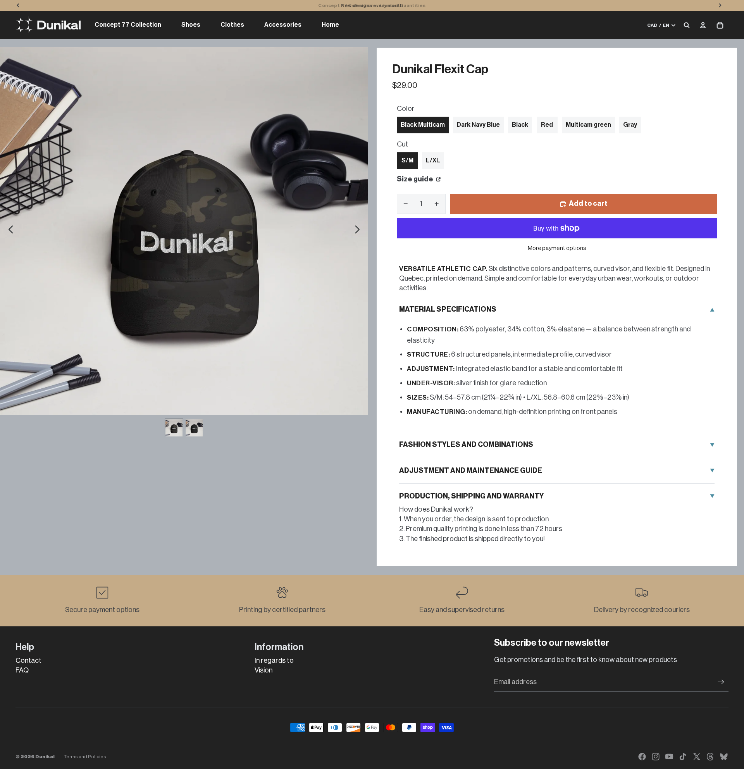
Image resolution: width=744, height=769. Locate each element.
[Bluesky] (723, 756)
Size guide (415, 179)
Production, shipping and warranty (471, 496)
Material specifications (447, 309)
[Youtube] (669, 756)
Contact (28, 660)
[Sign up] (720, 682)
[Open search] (686, 25)
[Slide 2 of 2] (194, 427)
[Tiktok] (682, 756)
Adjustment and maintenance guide (470, 470)
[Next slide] (359, 231)
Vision (263, 670)
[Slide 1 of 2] (174, 427)
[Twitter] (696, 756)
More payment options (557, 248)
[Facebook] (642, 756)
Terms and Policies (85, 756)
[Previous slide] (8, 231)
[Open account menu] (702, 25)
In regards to (274, 660)
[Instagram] (655, 756)
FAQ (22, 670)
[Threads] (710, 756)
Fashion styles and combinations (466, 444)
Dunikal (45, 756)
